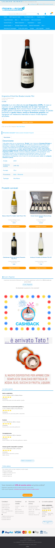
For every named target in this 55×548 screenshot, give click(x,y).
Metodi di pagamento (19, 513)
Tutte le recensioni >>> (27, 460)
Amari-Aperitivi (7, 25)
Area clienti (45, 15)
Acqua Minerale (41, 17)
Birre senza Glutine (36, 20)
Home (5, 17)
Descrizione (7, 137)
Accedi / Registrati (27, 284)
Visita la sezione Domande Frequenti (19, 133)
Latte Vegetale (40, 28)
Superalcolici (31, 23)
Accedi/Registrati (33, 4)
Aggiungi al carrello (27, 122)
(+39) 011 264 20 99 (7, 517)
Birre (16, 20)
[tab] (7, 137)
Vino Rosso (22, 126)
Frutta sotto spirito (23, 28)
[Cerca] (38, 14)
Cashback (41, 4)
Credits (27, 546)
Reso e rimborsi (18, 509)
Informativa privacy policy (34, 506)
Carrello (50, 14)
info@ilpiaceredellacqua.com (8, 516)
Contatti (48, 28)
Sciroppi (32, 28)
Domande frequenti (48, 4)
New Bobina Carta (28, 17)
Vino (43, 25)
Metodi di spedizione (19, 511)
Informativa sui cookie (33, 507)
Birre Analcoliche (25, 20)
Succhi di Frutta (7, 23)
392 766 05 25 (17, 1)
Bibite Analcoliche (19, 23)
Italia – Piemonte (18, 174)
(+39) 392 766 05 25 (7, 519)
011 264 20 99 (7, 1)
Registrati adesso (27, 495)
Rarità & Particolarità (34, 25)
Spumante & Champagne (10, 28)
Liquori (39, 23)
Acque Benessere (8, 20)
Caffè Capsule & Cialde (14, 17)
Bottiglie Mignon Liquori (21, 25)
